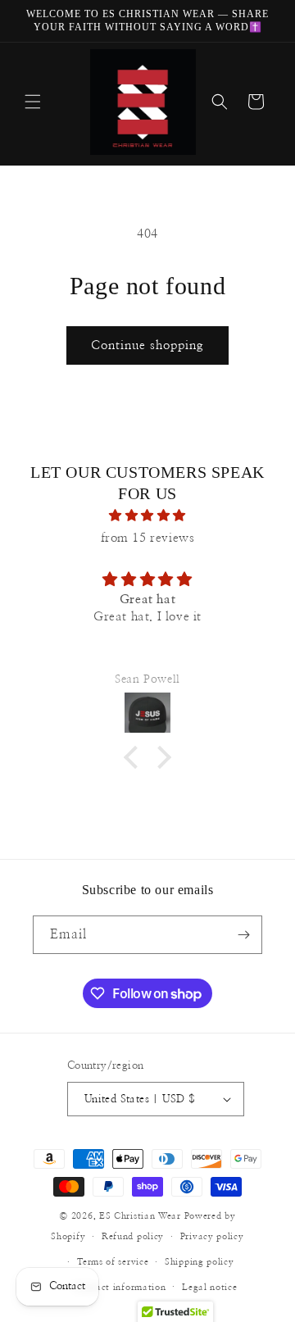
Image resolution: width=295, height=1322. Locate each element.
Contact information (120, 1287)
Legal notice (209, 1287)
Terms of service (112, 1261)
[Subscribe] (243, 934)
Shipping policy (199, 1261)
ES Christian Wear (140, 1215)
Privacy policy (212, 1236)
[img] (147, 515)
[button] (33, 102)
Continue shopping (147, 345)
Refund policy (133, 1236)
